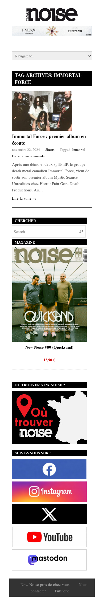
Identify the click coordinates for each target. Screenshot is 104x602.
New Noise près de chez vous (45, 584)
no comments (35, 156)
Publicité (62, 590)
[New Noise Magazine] (52, 19)
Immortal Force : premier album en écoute (49, 139)
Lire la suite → (24, 198)
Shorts (49, 149)
